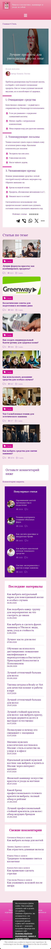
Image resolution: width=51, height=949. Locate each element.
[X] (36, 221)
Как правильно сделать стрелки (20, 872)
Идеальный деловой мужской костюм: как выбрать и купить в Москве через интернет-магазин (25, 764)
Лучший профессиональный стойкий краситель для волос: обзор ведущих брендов (24, 811)
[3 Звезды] (34, 214)
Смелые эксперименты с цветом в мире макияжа (27, 566)
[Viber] (24, 221)
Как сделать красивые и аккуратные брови (27, 535)
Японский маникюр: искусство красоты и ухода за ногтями (25, 779)
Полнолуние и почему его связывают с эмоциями (22, 731)
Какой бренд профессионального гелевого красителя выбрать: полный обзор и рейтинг (24, 795)
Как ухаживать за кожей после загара (24, 884)
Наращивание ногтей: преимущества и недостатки (26, 502)
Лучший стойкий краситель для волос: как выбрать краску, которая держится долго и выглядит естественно (25, 716)
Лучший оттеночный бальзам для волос (24, 674)
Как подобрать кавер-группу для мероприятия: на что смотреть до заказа (23, 612)
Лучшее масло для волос (21, 639)
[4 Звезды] (36, 214)
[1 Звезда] (30, 214)
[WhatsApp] (30, 221)
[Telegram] (18, 221)
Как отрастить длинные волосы (25, 849)
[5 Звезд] (38, 214)
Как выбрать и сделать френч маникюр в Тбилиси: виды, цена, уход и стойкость (24, 627)
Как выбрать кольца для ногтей (25, 840)
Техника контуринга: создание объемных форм (25, 519)
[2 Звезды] (32, 214)
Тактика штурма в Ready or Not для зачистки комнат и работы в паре (25, 687)
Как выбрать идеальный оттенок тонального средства (27, 550)
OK (26, 946)
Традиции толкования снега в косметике (24, 860)
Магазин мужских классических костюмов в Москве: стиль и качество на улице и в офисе (23, 746)
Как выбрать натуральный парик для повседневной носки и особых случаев (25, 597)
